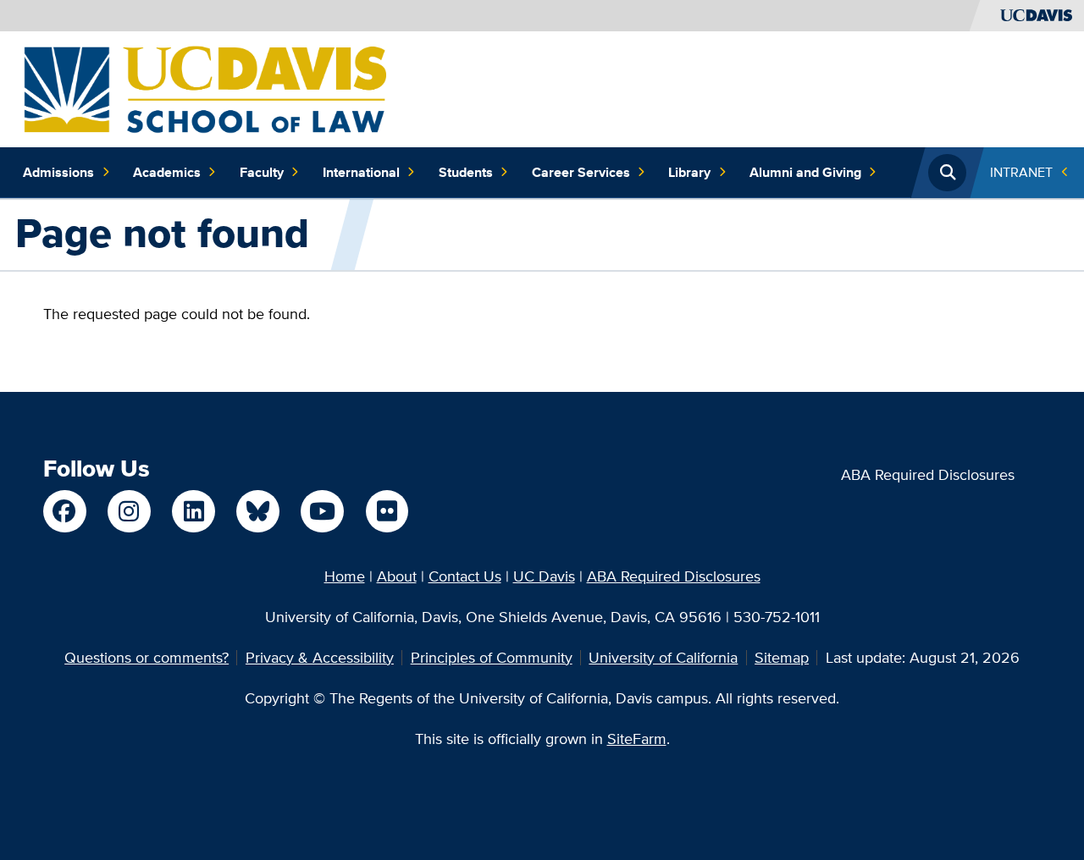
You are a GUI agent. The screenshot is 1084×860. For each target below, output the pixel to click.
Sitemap (782, 657)
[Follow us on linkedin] (193, 511)
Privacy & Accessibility (320, 657)
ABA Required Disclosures (928, 474)
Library (689, 172)
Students (466, 172)
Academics (167, 172)
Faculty (262, 172)
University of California (663, 657)
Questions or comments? (146, 657)
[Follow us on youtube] (322, 511)
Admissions (58, 172)
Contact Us (465, 576)
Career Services (581, 172)
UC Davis (544, 576)
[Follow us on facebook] (64, 511)
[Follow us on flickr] (387, 511)
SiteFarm (636, 738)
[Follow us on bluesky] (257, 511)
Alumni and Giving (805, 172)
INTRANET (1021, 172)
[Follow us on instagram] (129, 511)
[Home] (205, 87)
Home (344, 576)
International (361, 172)
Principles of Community (491, 657)
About (397, 576)
